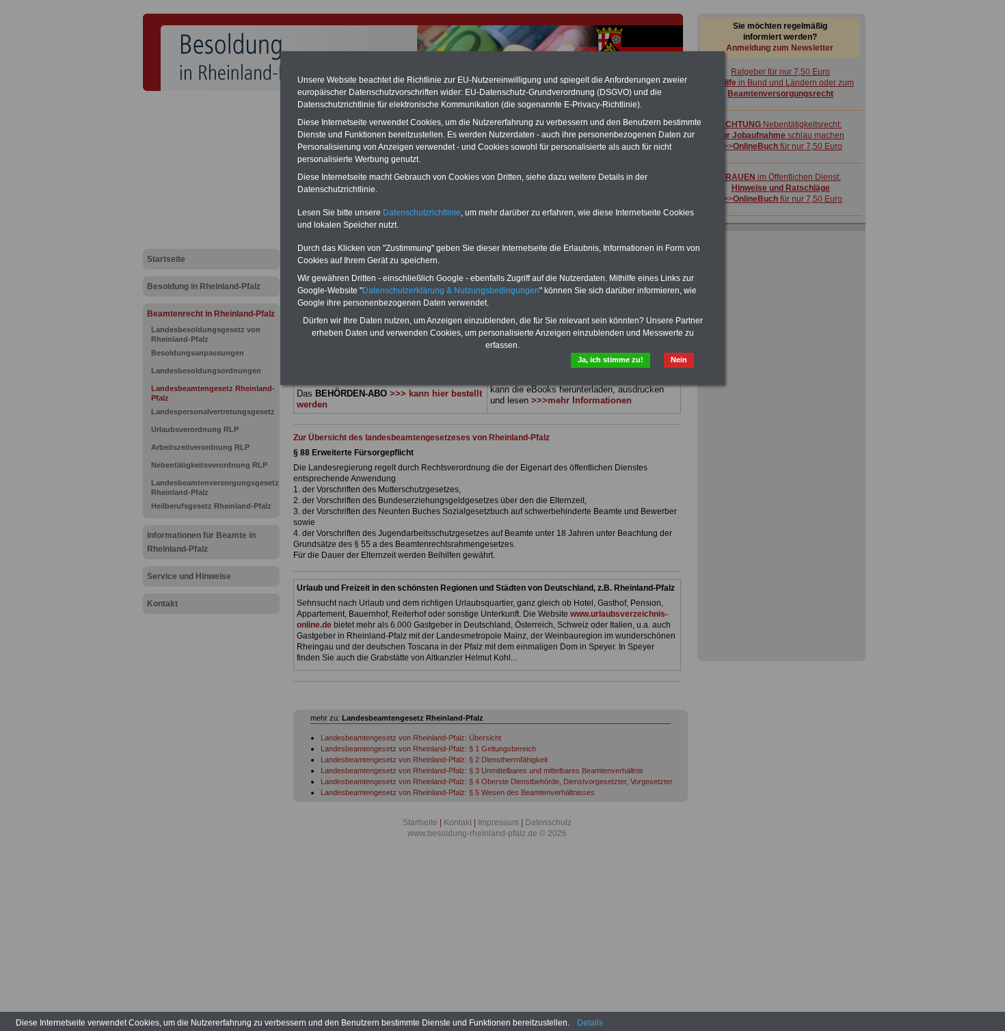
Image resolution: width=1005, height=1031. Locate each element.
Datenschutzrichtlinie (422, 212)
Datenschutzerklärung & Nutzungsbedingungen (450, 290)
